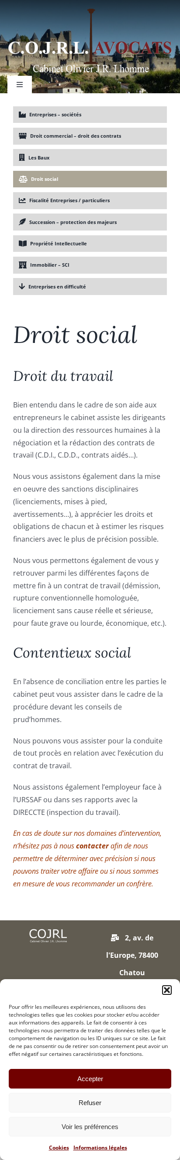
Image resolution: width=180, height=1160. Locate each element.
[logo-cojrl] (90, 12)
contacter (93, 846)
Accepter (90, 1078)
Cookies (59, 1147)
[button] (167, 990)
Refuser (90, 1102)
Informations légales (100, 1147)
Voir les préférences (90, 1126)
